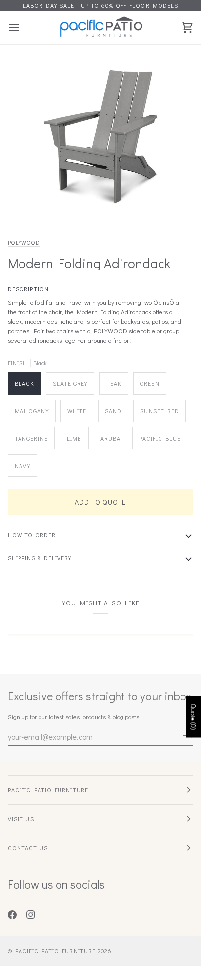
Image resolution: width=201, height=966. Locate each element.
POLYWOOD (24, 242)
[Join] (185, 735)
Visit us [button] (21, 819)
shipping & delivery (40, 558)
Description (28, 288)
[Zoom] (33, 204)
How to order (32, 535)
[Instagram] (30, 914)
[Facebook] (12, 914)
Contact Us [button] (28, 848)
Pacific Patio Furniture (55, 951)
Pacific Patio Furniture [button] (48, 790)
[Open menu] (22, 27)
